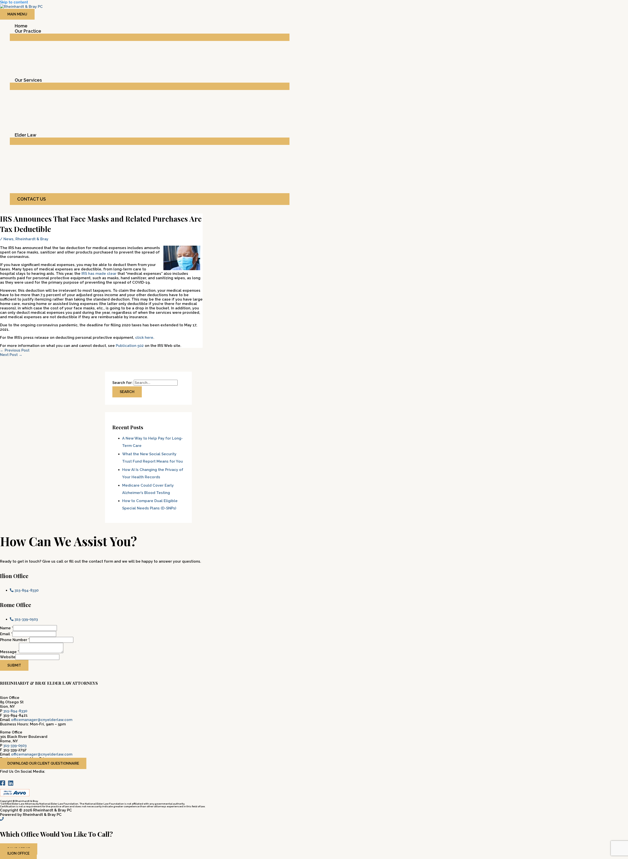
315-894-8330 (15, 711)
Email (6, 634)
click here (144, 337)
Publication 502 (130, 345)
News (8, 239)
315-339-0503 (14, 745)
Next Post (11, 355)
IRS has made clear (99, 273)
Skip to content (14, 2)
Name (6, 628)
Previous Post (14, 350)
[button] (149, 199)
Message (9, 652)
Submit (14, 665)
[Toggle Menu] (149, 37)
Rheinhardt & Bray (31, 239)
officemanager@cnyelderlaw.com (41, 720)
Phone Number (14, 640)
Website (7, 657)
